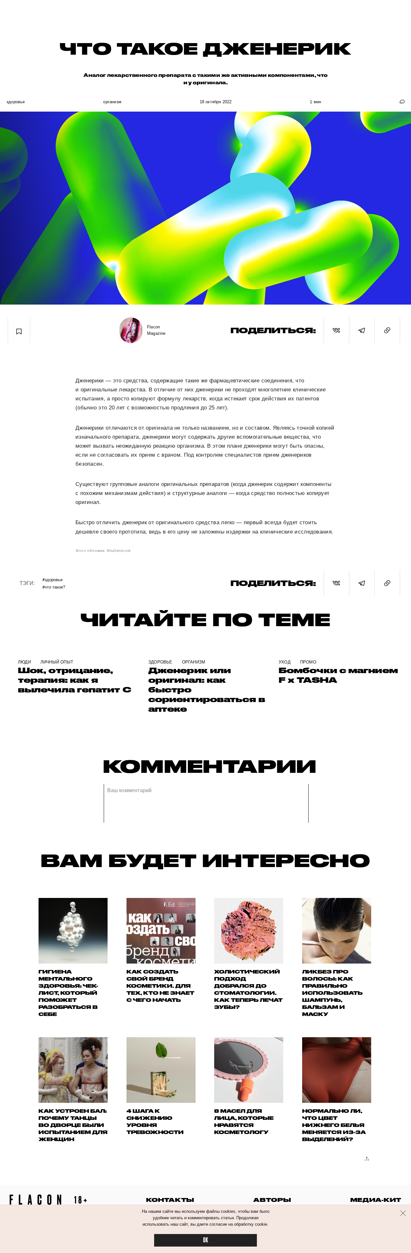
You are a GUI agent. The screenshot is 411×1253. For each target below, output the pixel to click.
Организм (112, 101)
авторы (272, 1200)
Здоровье (15, 101)
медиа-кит (375, 1200)
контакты (170, 1200)
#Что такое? (53, 587)
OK (205, 1240)
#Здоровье (52, 579)
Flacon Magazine (156, 330)
